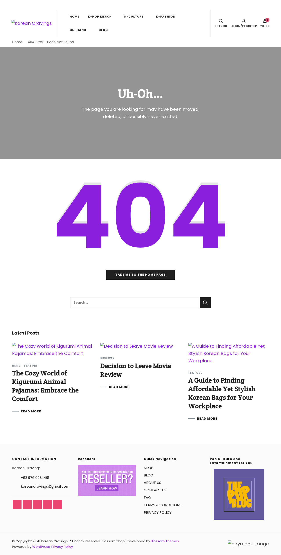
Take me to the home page (140, 274)
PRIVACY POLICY (157, 512)
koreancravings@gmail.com (45, 486)
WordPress (41, 546)
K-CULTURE (134, 16)
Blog (16, 365)
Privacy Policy (62, 546)
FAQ (147, 497)
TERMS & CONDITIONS (162, 505)
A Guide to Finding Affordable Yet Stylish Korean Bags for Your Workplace (222, 393)
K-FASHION (165, 16)
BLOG (103, 30)
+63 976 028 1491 (35, 477)
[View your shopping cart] (265, 22)
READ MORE (31, 411)
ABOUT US (152, 482)
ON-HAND (78, 30)
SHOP (148, 467)
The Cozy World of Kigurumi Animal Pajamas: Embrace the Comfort (45, 386)
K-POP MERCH (100, 16)
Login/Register (244, 25)
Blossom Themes (165, 541)
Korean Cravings (54, 541)
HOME (74, 16)
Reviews (107, 358)
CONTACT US (155, 490)
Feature (31, 365)
